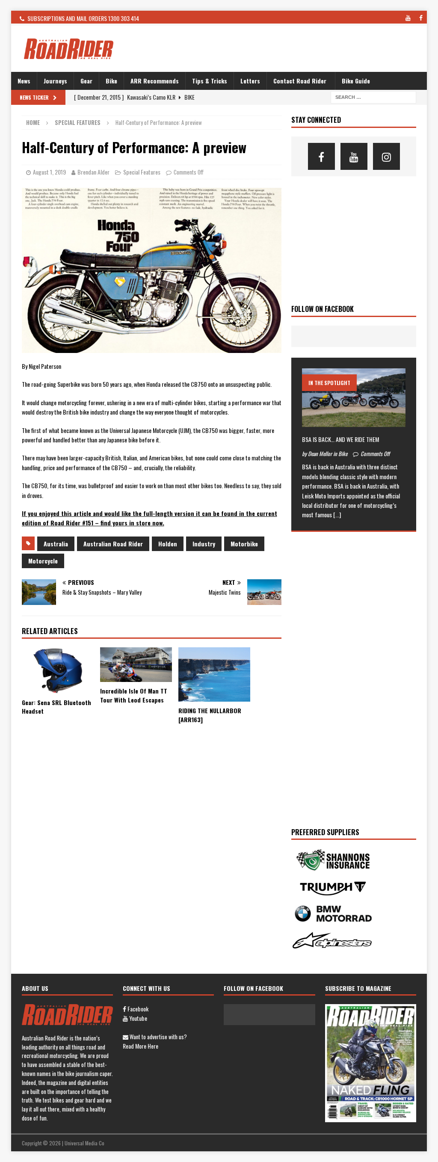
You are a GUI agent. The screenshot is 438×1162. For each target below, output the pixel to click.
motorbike (244, 543)
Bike (111, 80)
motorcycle (43, 560)
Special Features (141, 171)
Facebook (137, 1008)
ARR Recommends (154, 80)
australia (56, 543)
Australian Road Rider (113, 543)
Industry (203, 543)
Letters (250, 80)
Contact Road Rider (299, 80)
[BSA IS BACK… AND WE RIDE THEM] (353, 397)
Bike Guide (356, 80)
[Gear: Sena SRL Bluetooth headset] (58, 670)
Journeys (55, 80)
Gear (86, 80)
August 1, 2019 (49, 171)
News (24, 80)
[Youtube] (353, 156)
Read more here (140, 1045)
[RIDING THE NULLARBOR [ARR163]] (214, 674)
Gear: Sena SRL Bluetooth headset (56, 707)
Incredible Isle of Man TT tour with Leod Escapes (133, 695)
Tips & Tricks (209, 80)
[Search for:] (373, 96)
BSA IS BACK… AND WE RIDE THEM (340, 439)
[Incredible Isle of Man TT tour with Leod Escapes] (136, 664)
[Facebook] (321, 156)
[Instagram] (386, 156)
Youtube (137, 1018)
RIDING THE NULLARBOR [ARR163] (209, 715)
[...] (337, 514)
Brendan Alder (93, 171)
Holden (167, 543)
